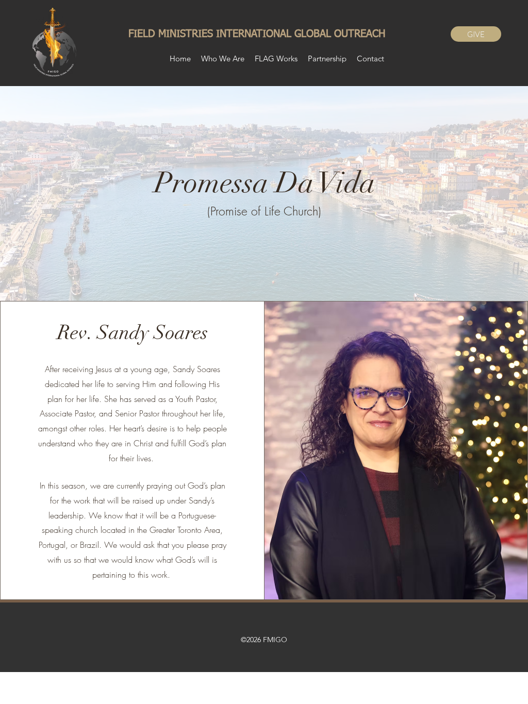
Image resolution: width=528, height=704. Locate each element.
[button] (276, 58)
